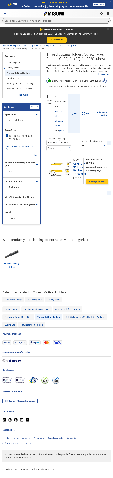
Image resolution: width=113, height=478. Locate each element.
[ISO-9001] (7, 380)
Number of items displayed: (58, 138)
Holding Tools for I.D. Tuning (19, 88)
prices (61, 130)
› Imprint (5, 438)
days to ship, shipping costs (59, 118)
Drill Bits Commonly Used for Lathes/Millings (85, 317)
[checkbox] (21, 120)
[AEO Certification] (33, 380)
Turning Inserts (13, 78)
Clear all (34, 107)
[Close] (108, 29)
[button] (99, 4)
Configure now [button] (97, 181)
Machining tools (31, 45)
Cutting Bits (10, 324)
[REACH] (55, 380)
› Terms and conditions (21, 438)
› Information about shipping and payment (19, 443)
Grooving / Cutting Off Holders (18, 317)
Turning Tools (49, 45)
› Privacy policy (39, 438)
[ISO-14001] (20, 380)
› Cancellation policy (55, 438)
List (76, 113)
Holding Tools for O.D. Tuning (20, 83)
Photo (88, 113)
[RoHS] (45, 380)
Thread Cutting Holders (69, 45)
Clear (35, 155)
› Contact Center (72, 438)
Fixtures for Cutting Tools (32, 324)
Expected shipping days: (91, 141)
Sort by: (64, 142)
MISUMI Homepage (11, 45)
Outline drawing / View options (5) (19, 147)
